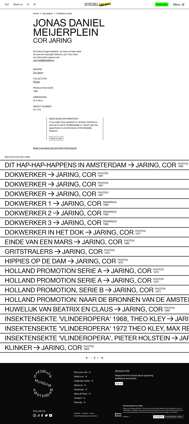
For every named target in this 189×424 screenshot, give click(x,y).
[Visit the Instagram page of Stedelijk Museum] (34, 415)
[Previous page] (87, 358)
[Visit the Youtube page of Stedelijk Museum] (50, 415)
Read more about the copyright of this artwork (55, 148)
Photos (36, 82)
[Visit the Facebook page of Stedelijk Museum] (42, 415)
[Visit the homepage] (43, 397)
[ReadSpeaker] (34, 4)
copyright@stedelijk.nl (43, 60)
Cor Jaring (38, 72)
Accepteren (158, 417)
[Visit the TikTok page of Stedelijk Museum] (38, 415)
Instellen (125, 416)
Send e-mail (56, 138)
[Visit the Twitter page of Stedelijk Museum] (46, 415)
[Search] (28, 4)
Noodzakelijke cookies (174, 417)
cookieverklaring (132, 412)
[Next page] (102, 358)
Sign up (119, 384)
